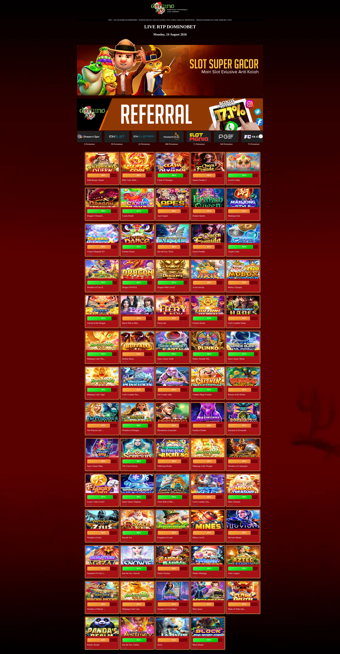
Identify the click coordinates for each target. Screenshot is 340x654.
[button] (260, 136)
